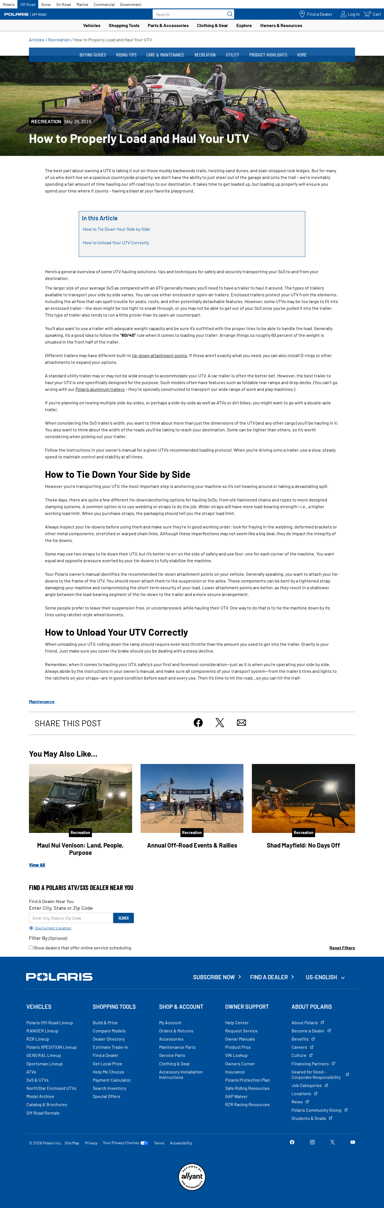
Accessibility (181, 1142)
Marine (82, 4)
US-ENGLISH (322, 977)
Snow (46, 4)
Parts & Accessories (168, 25)
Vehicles (91, 25)
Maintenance (42, 701)
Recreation (59, 39)
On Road (63, 4)
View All (37, 865)
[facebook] (292, 1142)
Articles (36, 39)
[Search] (228, 14)
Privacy (91, 1142)
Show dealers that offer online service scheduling (82, 947)
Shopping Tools (124, 25)
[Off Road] (25, 14)
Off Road (27, 4)
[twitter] (332, 1142)
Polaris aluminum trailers (100, 389)
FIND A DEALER (269, 977)
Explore (244, 25)
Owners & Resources (281, 25)
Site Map (72, 1142)
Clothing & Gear (212, 25)
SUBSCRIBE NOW (214, 977)
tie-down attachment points (159, 355)
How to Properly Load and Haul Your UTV (113, 39)
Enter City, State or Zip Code (61, 908)
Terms (159, 1142)
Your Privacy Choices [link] (121, 1142)
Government (130, 4)
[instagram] (312, 1142)
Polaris (9, 4)
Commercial (104, 4)
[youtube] (353, 1142)
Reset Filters (342, 947)
